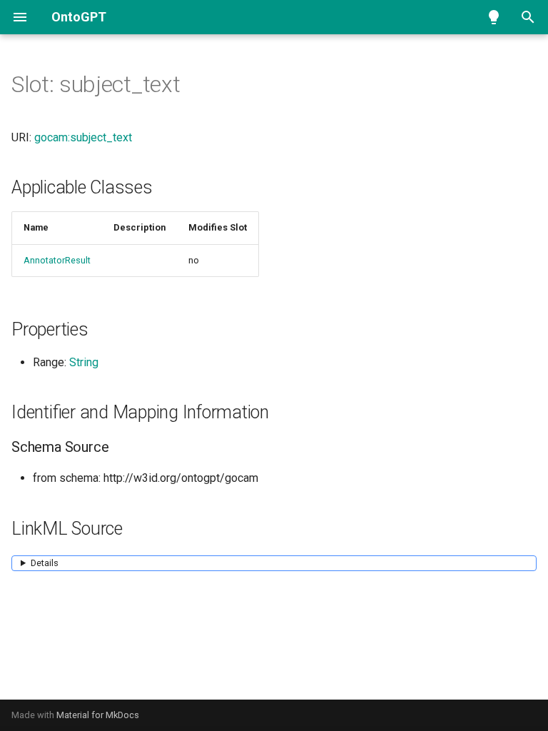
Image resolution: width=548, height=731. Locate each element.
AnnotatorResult (57, 260)
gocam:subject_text (83, 137)
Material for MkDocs (97, 715)
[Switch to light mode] (494, 17)
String (83, 362)
